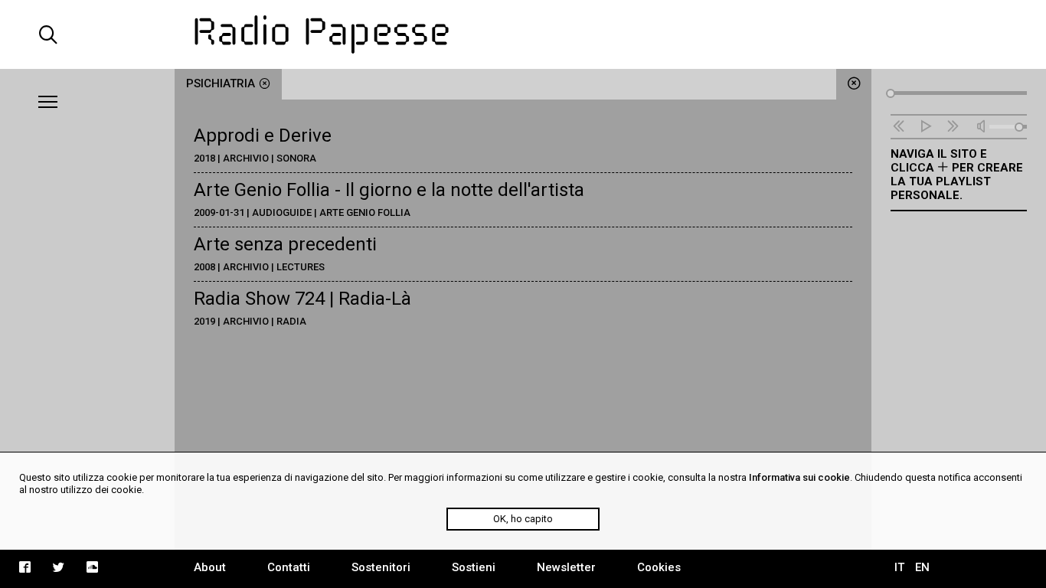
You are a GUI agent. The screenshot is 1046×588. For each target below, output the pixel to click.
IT (899, 567)
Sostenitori (380, 567)
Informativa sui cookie (799, 477)
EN (922, 567)
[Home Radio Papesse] (523, 34)
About (210, 567)
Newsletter (566, 567)
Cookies (659, 567)
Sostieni (473, 567)
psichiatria (220, 83)
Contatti (288, 567)
